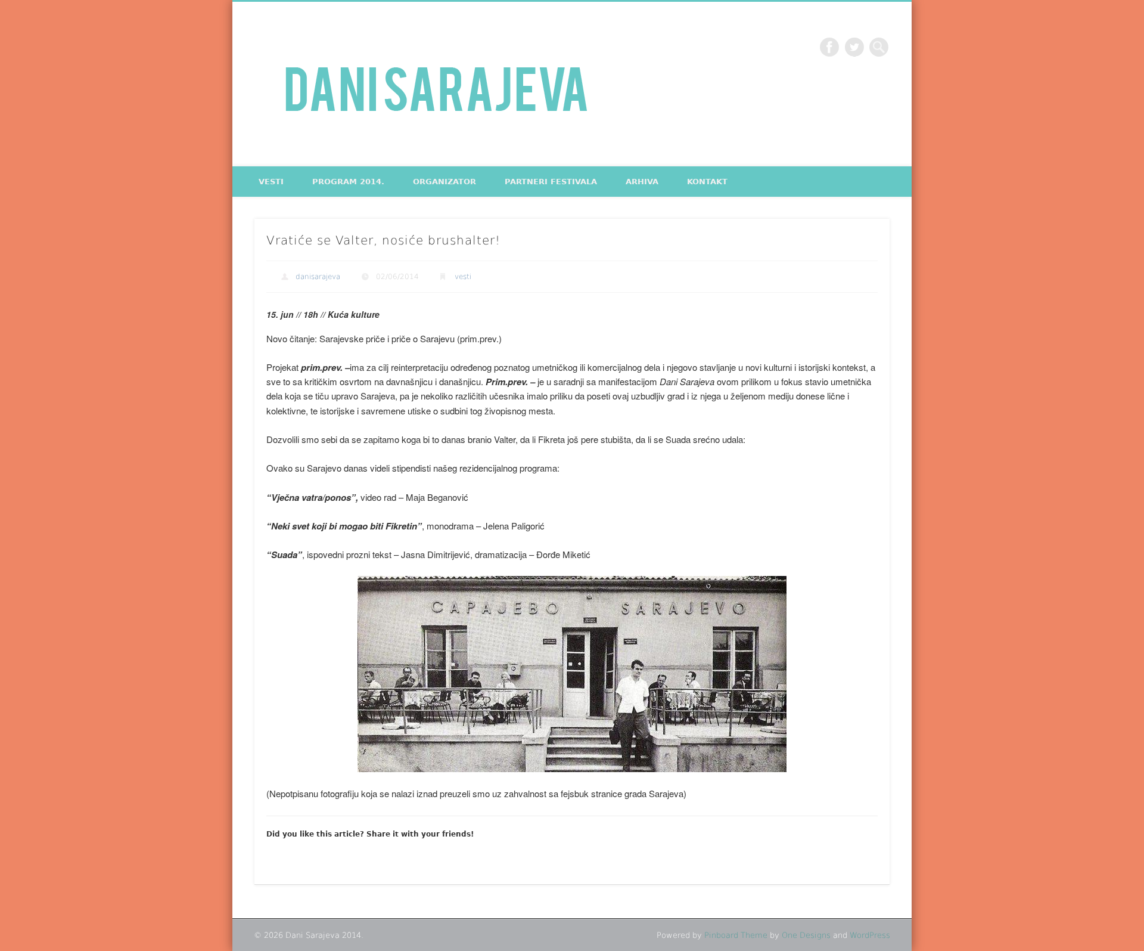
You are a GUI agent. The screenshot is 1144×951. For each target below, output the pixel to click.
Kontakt (707, 181)
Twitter (854, 47)
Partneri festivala (551, 181)
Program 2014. (348, 181)
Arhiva (642, 181)
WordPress (870, 935)
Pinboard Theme (735, 935)
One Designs (806, 935)
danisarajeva (318, 276)
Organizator (444, 181)
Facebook (829, 47)
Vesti (271, 181)
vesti (463, 276)
